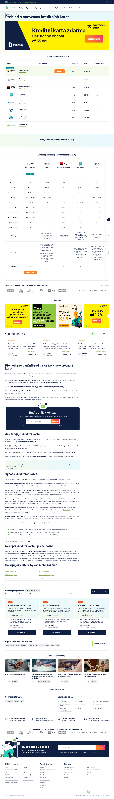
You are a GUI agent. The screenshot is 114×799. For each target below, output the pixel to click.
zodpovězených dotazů (32, 590)
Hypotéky (28, 8)
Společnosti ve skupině (70, 769)
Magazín (42, 772)
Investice (49, 8)
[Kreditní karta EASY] (11, 71)
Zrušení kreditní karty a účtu (88, 605)
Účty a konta (90, 767)
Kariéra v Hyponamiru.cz (93, 769)
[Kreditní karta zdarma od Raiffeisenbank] (57, 35)
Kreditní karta (81, 704)
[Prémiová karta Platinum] (11, 87)
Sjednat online (59, 71)
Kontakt (66, 777)
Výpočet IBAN (43, 777)
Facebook (97, 795)
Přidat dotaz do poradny (99, 591)
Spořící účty (26, 782)
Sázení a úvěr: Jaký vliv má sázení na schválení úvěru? (69, 675)
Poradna (79, 7)
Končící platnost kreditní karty (19, 605)
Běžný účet (23, 645)
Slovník (42, 775)
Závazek (80, 708)
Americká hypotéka (28, 780)
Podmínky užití (68, 772)
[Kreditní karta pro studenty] (11, 118)
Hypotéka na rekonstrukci (11, 780)
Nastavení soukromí (69, 767)
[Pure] (11, 102)
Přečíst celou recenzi (31, 351)
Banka (17, 645)
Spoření (42, 8)
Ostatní (57, 645)
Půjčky (21, 8)
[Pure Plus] (11, 80)
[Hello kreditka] (11, 95)
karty (22, 701)
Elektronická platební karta (102, 701)
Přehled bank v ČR (44, 780)
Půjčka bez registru (11, 575)
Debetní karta (81, 701)
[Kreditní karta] (11, 110)
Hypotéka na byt (27, 777)
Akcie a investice (10, 645)
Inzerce (42, 767)
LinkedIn (107, 795)
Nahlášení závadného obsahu (47, 769)
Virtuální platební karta (66, 711)
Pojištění (57, 8)
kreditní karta (9, 701)
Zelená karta (63, 708)
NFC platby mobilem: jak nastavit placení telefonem (95, 675)
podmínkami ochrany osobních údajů (53, 425)
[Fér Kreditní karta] (11, 125)
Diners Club (66, 510)
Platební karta (98, 704)
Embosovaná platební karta (65, 704)
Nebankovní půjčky (44, 578)
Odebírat (55, 421)
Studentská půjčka (10, 578)
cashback (16, 701)
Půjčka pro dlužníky (44, 571)
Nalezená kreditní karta (52, 605)
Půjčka (47, 645)
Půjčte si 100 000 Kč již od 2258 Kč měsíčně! (23, 2)
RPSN (41, 787)
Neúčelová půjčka (9, 777)
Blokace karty (63, 701)
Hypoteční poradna (32, 645)
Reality (52, 645)
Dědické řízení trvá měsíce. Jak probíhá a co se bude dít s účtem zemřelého (42, 676)
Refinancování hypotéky (11, 769)
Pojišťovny (72, 7)
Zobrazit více (21, 632)
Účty (35, 8)
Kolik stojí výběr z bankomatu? (15, 674)
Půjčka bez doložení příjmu (46, 575)
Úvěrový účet (98, 708)
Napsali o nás (67, 775)
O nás (88, 775)
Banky (65, 7)
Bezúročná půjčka (10, 571)
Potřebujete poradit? (14, 590)
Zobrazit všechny (104, 285)
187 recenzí (106, 334)
